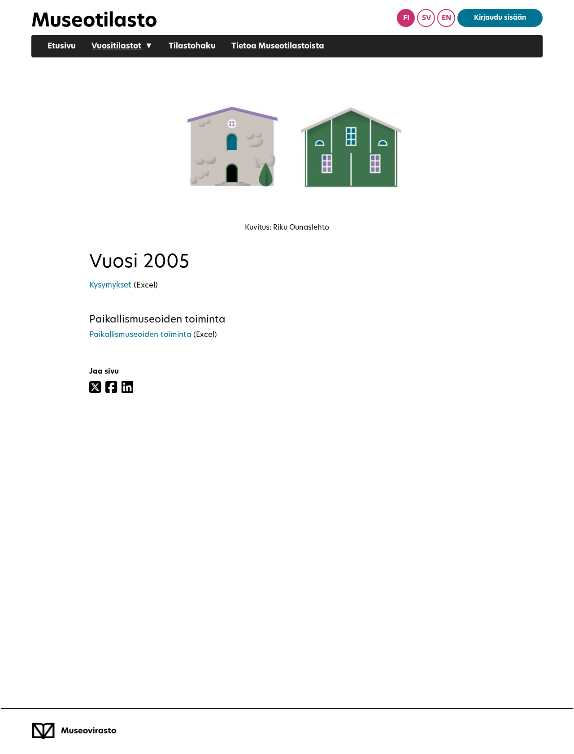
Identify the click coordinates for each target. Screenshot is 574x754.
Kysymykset (111, 285)
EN (446, 18)
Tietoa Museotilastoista (277, 46)
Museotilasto (94, 21)
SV (426, 18)
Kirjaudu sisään (500, 18)
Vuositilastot (122, 46)
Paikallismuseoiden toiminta (140, 335)
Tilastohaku (192, 46)
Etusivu (62, 46)
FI (406, 18)
